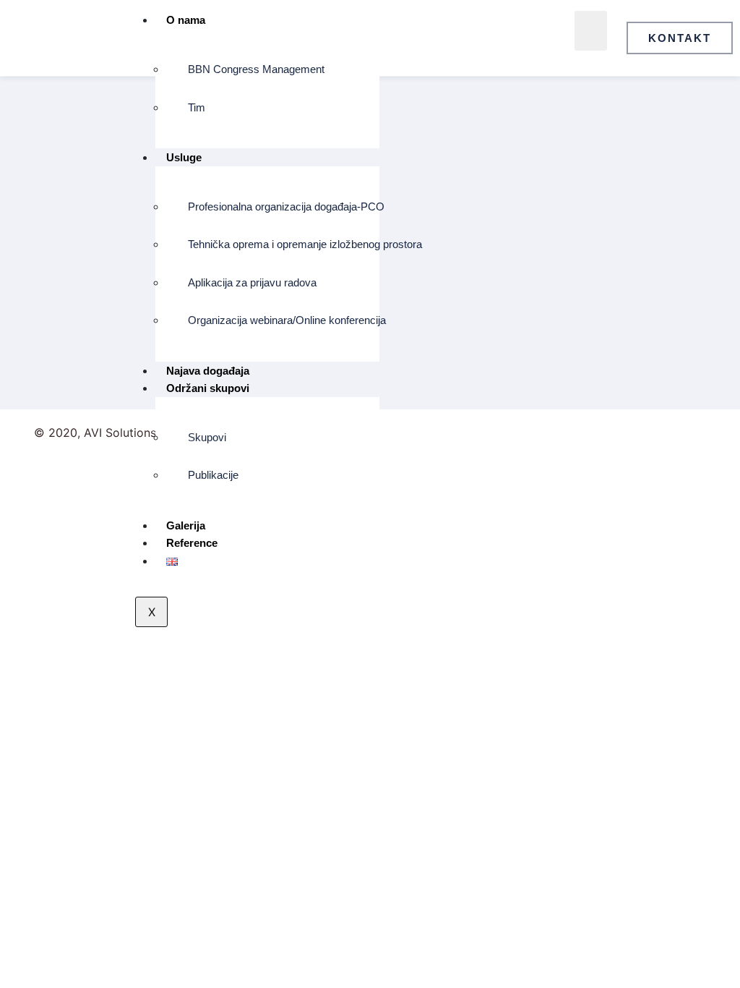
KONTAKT (679, 38)
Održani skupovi (207, 388)
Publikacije (213, 475)
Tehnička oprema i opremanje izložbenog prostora (278, 244)
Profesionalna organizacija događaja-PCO (278, 206)
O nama (185, 20)
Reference (192, 543)
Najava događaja (207, 371)
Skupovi (207, 437)
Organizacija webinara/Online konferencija (278, 320)
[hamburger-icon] (591, 31)
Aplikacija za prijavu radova (252, 282)
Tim (196, 107)
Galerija (185, 525)
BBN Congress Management (256, 69)
